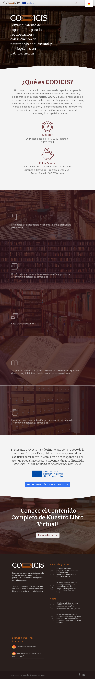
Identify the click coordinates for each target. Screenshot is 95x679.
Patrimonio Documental (26, 646)
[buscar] (76, 2)
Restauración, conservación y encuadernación (26, 654)
